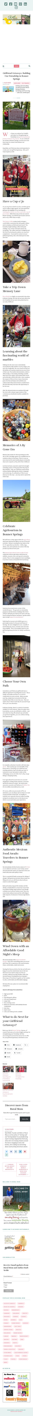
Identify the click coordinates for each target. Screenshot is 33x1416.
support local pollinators (16, 617)
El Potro (28, 867)
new (22, 1339)
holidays (7, 1333)
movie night (24, 1336)
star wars (7, 1352)
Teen (17, 1355)
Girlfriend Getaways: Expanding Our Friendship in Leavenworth (7, 1076)
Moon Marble (6, 296)
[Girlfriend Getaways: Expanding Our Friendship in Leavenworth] (8, 1069)
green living (8, 1329)
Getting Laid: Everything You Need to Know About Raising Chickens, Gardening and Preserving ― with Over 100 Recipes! (23, 89)
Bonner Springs (16, 1030)
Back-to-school (9, 1306)
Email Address (8, 1276)
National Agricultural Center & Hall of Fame (16, 552)
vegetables (23, 1359)
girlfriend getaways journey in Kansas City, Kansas (16, 138)
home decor (18, 1333)
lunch (6, 1336)
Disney (24, 1316)
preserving (8, 1346)
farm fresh (16, 1323)
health (18, 1329)
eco (20, 1319)
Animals (21, 1303)
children (16, 1313)
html (6, 1285)
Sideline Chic (26, 785)
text (6, 1287)
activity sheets (9, 1303)
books (6, 1310)
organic (6, 1342)
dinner (15, 1316)
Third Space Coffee (8, 221)
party (15, 1342)
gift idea (18, 1326)
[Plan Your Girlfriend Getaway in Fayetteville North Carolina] (8, 1086)
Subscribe (25, 1119)
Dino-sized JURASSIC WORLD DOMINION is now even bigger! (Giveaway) (23, 1169)
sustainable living (21, 1352)
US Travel (25, 83)
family (6, 1323)
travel (13, 1359)
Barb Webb (7, 83)
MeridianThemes (16, 1411)
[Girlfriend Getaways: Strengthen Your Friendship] (21, 1069)
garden (25, 1323)
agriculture (27, 539)
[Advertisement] (16, 46)
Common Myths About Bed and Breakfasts (9, 1167)
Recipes (18, 1346)
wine (5, 1362)
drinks (13, 1319)
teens (25, 1355)
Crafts (25, 1313)
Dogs (6, 1319)
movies (6, 1339)
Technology (8, 1355)
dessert (7, 1316)
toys (5, 1359)
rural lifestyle (9, 1349)
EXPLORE (17, 83)
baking (21, 1306)
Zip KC (4, 767)
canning (6, 1313)
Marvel (14, 1336)
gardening (7, 1326)
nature (14, 1339)
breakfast (15, 1310)
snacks (21, 1349)
